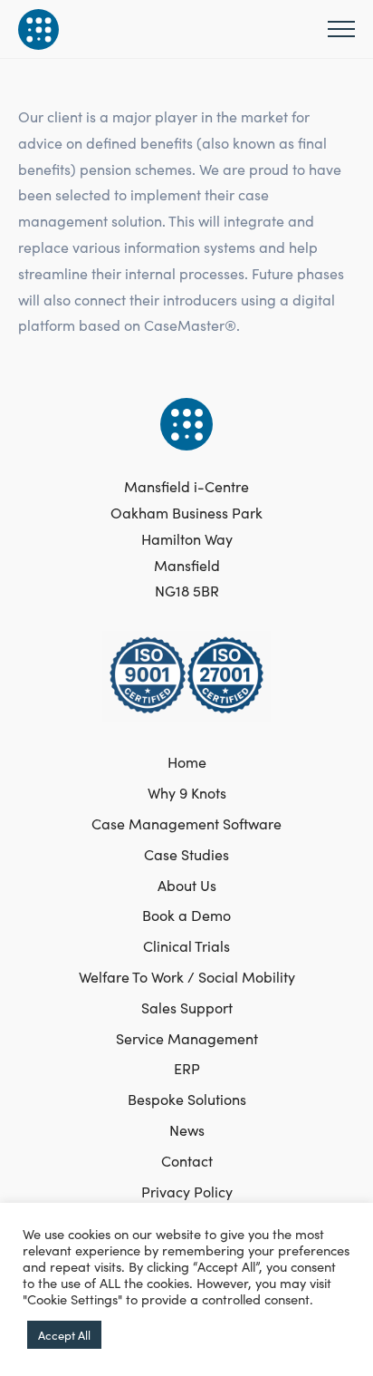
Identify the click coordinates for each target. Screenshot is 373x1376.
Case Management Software (186, 823)
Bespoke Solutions (187, 1099)
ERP (187, 1068)
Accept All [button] (64, 1334)
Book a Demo (186, 915)
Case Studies (186, 854)
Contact (187, 1160)
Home (186, 761)
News (187, 1129)
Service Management (187, 1038)
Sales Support (187, 1007)
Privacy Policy (187, 1191)
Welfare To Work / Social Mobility (187, 976)
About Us (187, 885)
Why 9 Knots (187, 792)
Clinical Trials (186, 945)
